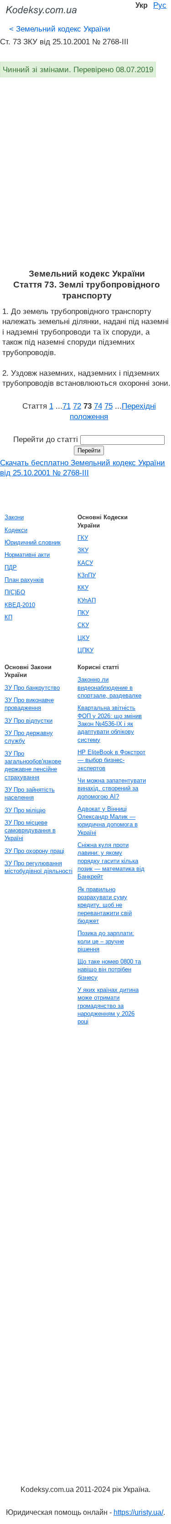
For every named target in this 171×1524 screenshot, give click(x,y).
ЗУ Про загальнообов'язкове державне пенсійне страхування (33, 765)
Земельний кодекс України (59, 28)
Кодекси (16, 530)
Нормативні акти (27, 554)
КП (8, 617)
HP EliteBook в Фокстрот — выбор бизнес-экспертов (111, 760)
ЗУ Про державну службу (29, 737)
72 (77, 405)
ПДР (11, 567)
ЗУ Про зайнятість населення (30, 793)
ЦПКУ (85, 650)
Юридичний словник (33, 542)
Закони (14, 517)
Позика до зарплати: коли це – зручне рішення (106, 941)
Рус (159, 5)
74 (98, 405)
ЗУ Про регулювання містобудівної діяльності (39, 867)
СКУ (83, 625)
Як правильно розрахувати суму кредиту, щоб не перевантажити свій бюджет (105, 905)
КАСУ (85, 563)
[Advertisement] (85, 178)
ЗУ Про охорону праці (34, 850)
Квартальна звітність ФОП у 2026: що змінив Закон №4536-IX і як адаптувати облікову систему (110, 723)
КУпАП (87, 600)
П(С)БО (15, 592)
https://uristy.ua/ (138, 1512)
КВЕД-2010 (20, 605)
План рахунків (24, 579)
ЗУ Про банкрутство (32, 687)
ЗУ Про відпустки (28, 720)
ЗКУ (83, 550)
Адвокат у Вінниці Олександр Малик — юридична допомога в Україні (108, 820)
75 (108, 405)
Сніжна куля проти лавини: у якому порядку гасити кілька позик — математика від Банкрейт (111, 861)
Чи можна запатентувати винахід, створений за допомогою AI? (112, 788)
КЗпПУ (87, 575)
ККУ (83, 587)
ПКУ (83, 612)
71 (66, 405)
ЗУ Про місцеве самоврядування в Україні (30, 830)
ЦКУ (83, 637)
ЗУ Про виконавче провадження (29, 704)
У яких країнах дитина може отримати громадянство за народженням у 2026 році (108, 1005)
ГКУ (83, 537)
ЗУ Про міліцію (25, 810)
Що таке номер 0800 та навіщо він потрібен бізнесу (109, 969)
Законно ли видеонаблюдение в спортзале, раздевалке (109, 687)
